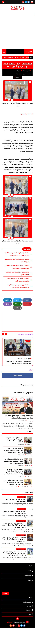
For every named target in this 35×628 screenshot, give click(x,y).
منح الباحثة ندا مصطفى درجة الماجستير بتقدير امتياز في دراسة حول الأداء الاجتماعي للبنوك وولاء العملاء (14, 553)
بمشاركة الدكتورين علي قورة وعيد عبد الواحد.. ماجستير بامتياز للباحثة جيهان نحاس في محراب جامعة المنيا (14, 525)
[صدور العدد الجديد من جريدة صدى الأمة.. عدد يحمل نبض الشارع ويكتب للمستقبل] (17, 405)
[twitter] (26, 2)
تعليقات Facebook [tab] (17, 375)
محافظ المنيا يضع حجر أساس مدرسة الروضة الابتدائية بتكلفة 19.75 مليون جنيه (18, 286)
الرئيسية (27, 52)
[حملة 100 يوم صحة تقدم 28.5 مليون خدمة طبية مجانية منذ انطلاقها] (28, 440)
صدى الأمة (30, 421)
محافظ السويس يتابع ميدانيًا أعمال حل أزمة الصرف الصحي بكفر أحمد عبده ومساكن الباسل (16, 254)
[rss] (11, 625)
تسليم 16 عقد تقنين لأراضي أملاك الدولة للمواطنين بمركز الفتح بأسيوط (16, 260)
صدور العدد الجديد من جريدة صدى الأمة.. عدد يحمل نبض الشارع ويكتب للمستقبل (19, 416)
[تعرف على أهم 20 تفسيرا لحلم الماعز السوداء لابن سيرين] (30, 499)
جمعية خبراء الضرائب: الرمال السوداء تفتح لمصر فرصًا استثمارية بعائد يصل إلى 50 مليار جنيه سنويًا (14, 539)
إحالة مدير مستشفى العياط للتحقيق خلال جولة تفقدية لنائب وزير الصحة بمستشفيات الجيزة (13, 450)
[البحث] (3, 2)
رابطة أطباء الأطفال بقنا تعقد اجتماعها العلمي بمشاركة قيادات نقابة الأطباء (17, 279)
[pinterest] (13, 625)
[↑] (17, 618)
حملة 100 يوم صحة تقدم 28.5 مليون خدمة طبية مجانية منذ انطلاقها (14, 439)
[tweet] (9, 100)
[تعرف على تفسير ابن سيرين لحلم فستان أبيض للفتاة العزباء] (30, 511)
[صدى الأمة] (17, 7)
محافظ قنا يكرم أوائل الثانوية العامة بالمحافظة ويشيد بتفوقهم (17, 273)
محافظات (18, 74)
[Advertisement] (17, 30)
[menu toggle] (32, 2)
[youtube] (23, 2)
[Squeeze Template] (27, 622)
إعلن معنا (28, 610)
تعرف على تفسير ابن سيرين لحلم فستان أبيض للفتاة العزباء (14, 512)
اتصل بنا (29, 614)
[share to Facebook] (12, 100)
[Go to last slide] (6, 334)
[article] (17, 317)
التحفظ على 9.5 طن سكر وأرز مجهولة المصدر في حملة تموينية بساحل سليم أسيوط (17, 266)
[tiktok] (16, 625)
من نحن (29, 606)
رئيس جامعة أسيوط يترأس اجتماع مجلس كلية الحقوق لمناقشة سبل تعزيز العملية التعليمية (13, 482)
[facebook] (28, 2)
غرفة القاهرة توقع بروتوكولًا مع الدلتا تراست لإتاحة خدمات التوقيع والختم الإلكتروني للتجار (13, 461)
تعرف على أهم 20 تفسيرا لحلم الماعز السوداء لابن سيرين (15, 500)
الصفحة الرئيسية (26, 74)
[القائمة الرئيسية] (4, 51)
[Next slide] (3, 334)
